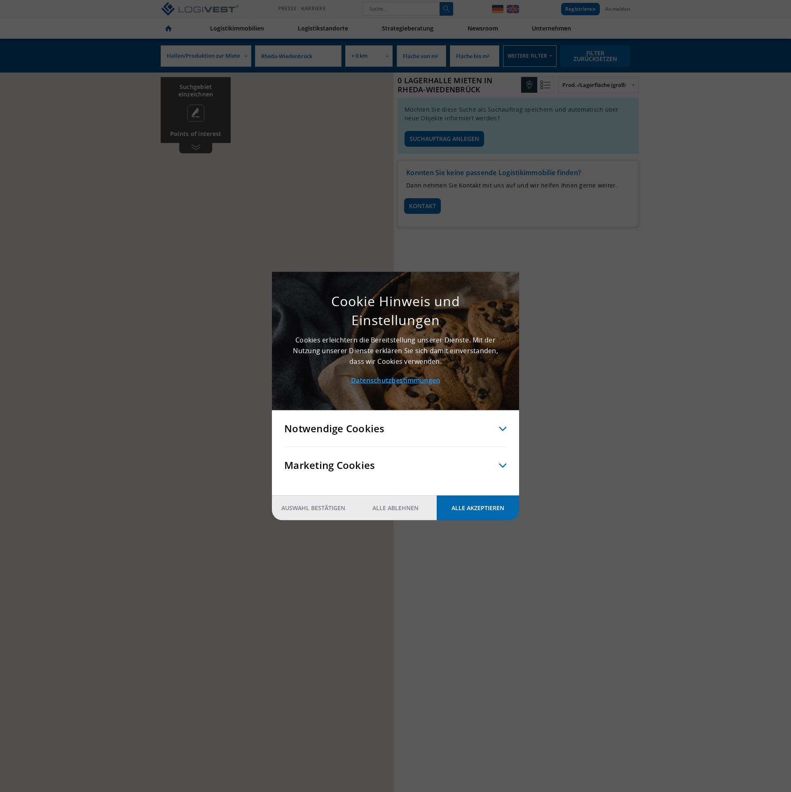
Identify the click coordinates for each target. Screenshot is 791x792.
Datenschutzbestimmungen (395, 380)
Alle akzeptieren (478, 508)
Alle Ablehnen (395, 508)
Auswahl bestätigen (313, 508)
